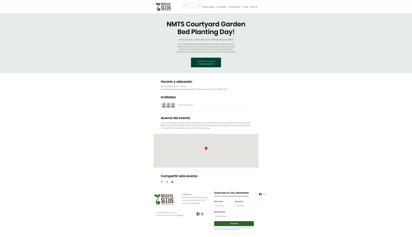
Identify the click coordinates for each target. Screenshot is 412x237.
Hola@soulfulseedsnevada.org (195, 197)
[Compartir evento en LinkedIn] (172, 182)
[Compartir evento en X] (167, 182)
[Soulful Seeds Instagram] (202, 213)
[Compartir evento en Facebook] (162, 182)
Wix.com (180, 215)
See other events (206, 63)
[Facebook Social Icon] (198, 213)
